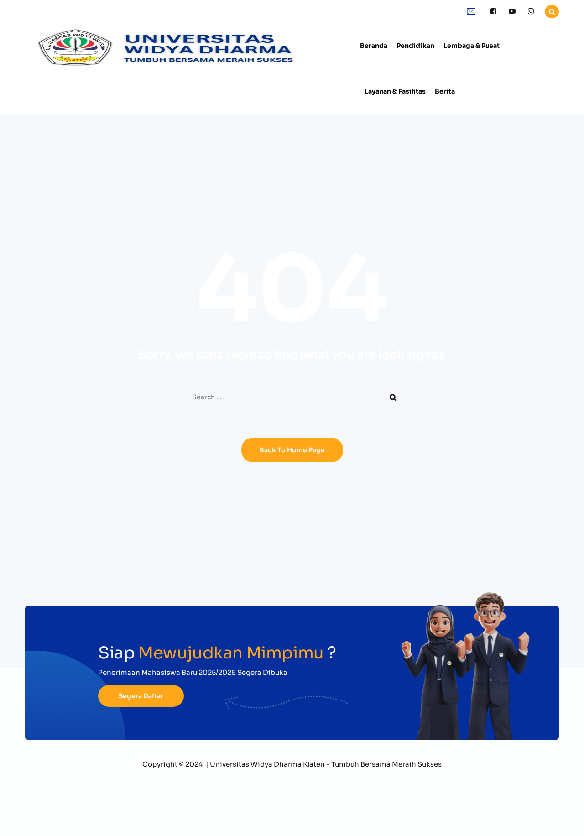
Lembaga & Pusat (471, 46)
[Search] (392, 397)
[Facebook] (493, 12)
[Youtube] (512, 12)
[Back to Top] (564, 821)
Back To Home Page (292, 450)
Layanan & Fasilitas (395, 91)
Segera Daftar (141, 696)
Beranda (373, 46)
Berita (445, 91)
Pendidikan (415, 46)
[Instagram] (531, 12)
